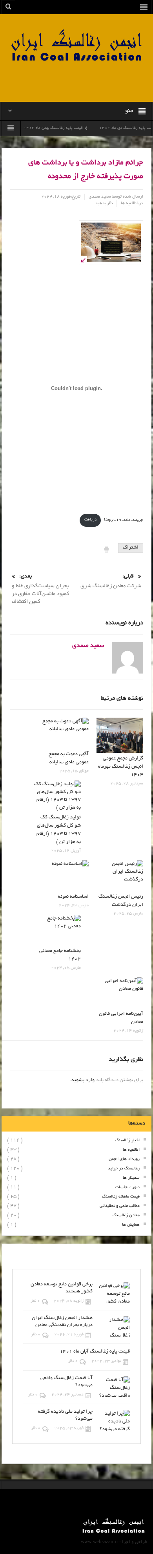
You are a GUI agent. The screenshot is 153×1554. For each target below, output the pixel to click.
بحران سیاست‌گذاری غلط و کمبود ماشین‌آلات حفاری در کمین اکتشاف (40, 589)
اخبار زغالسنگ (127, 1140)
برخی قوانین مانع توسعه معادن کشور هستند (62, 1288)
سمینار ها (131, 1178)
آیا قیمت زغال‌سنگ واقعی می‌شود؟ (66, 1382)
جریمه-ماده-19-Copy (123, 520)
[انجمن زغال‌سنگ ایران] (76, 46)
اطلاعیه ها (129, 203)
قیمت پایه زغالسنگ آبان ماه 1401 (95, 1351)
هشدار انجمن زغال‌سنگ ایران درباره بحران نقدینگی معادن (62, 1321)
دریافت (90, 520)
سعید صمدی (100, 196)
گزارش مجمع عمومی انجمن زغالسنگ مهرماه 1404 (120, 767)
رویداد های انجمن (124, 1159)
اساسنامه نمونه (73, 897)
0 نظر (35, 1301)
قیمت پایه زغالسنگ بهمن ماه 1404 (65, 128)
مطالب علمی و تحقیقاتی (120, 1206)
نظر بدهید (104, 203)
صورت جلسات (127, 1187)
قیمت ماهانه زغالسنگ (121, 1196)
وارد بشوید (83, 1080)
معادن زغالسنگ (126, 1215)
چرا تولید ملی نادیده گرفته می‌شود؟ (65, 1415)
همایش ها (131, 1225)
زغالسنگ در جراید (124, 1168)
